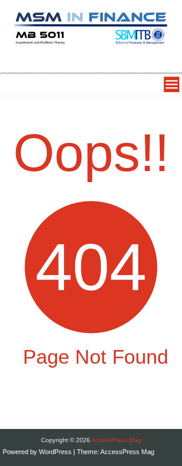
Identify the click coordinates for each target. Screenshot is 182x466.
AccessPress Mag (127, 451)
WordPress (56, 451)
